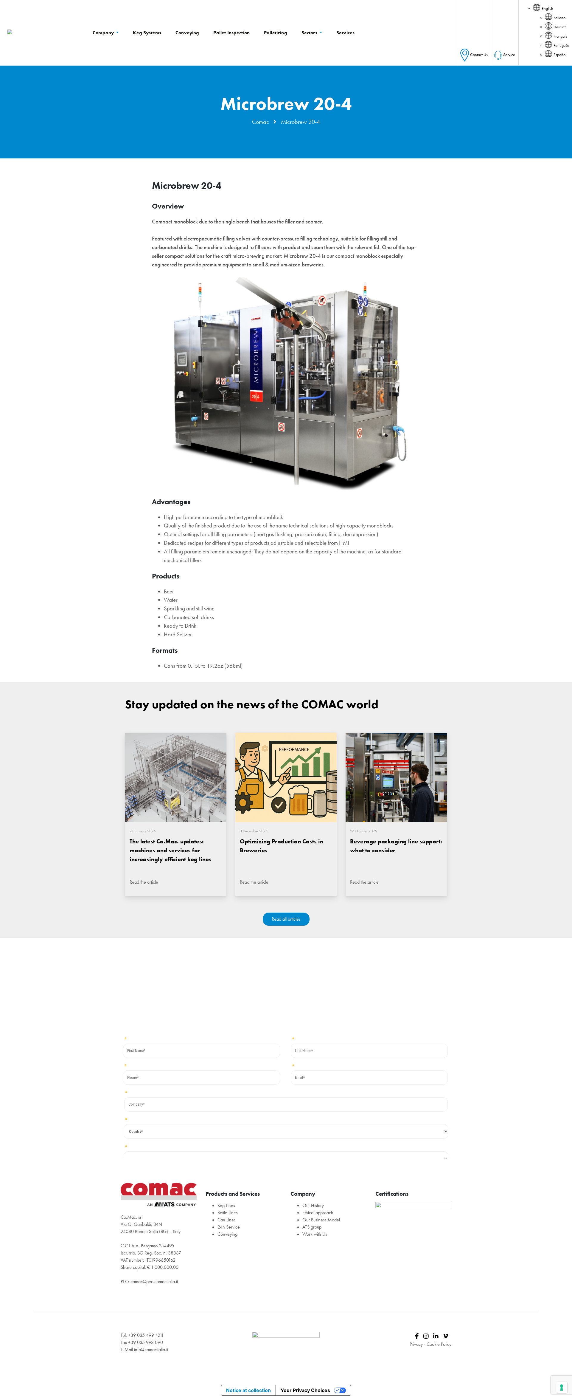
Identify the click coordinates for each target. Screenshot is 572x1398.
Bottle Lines (227, 1212)
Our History (313, 1205)
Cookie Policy (439, 1344)
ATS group (311, 1227)
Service (509, 54)
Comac (260, 122)
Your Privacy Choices (305, 1390)
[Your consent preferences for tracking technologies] (561, 1387)
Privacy (416, 1344)
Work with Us (314, 1234)
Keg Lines (226, 1205)
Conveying (227, 1234)
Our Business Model (321, 1220)
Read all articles (286, 919)
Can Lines (226, 1220)
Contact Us (479, 54)
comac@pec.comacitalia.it (154, 1281)
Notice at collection (248, 1390)
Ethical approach (317, 1212)
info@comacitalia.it (151, 1349)
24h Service (228, 1227)
